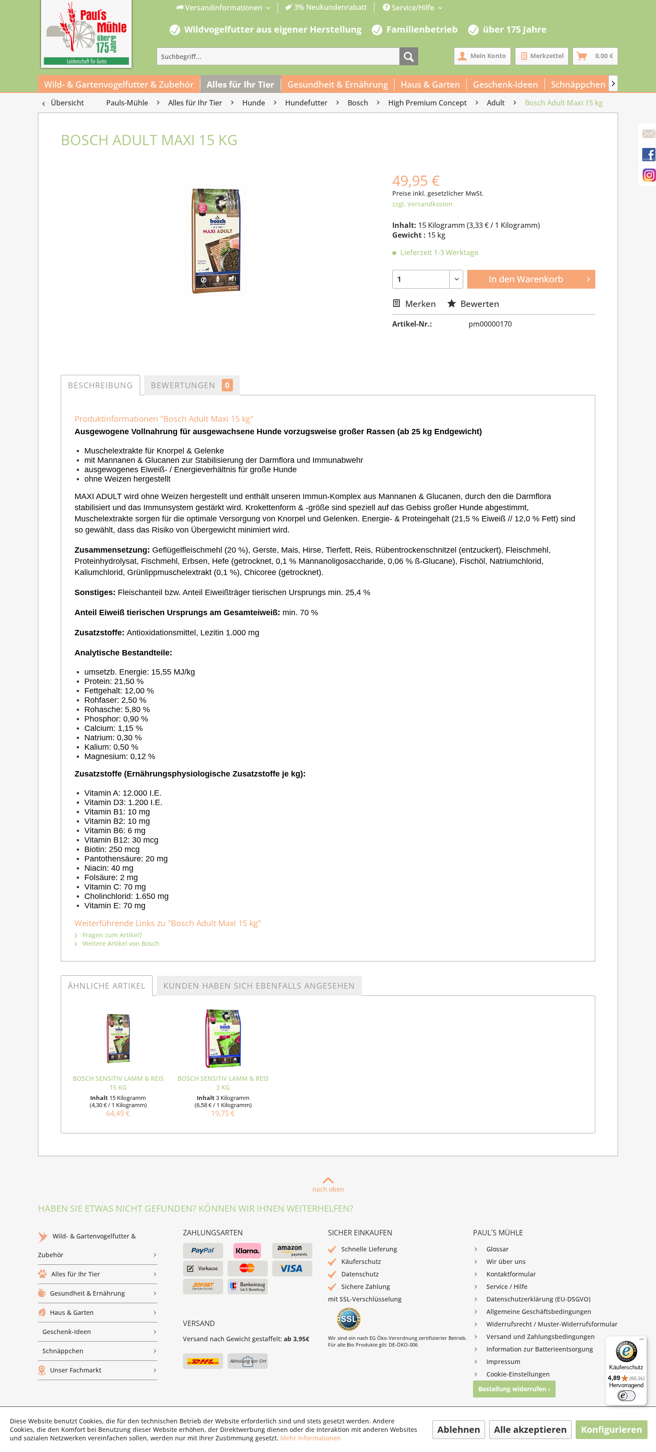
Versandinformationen (223, 8)
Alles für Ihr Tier (75, 1274)
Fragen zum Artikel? (111, 935)
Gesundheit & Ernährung (87, 1293)
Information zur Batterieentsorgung (539, 1349)
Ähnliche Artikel (106, 985)
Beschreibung (100, 385)
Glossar (497, 1249)
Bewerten (478, 304)
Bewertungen (190, 385)
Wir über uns (506, 1261)
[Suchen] (408, 56)
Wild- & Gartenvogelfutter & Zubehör (87, 1245)
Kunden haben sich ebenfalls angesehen (259, 985)
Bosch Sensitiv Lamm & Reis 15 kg (118, 1082)
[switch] (626, 1395)
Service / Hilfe (506, 1286)
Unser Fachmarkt (75, 1370)
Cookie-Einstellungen (518, 1374)
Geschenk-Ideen (66, 1331)
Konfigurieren (611, 1429)
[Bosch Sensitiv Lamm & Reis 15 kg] (118, 1038)
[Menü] (641, 1341)
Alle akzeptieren (530, 1429)
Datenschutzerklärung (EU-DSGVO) (538, 1299)
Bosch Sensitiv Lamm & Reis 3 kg (223, 1082)
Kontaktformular (511, 1274)
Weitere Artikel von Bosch (120, 943)
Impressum (503, 1361)
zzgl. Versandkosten (422, 204)
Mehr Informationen (310, 1438)
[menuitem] (271, 7)
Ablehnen (458, 1429)
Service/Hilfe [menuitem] (413, 8)
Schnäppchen (62, 1351)
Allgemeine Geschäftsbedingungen (538, 1311)
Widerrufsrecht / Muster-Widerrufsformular (552, 1324)
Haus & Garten (72, 1312)
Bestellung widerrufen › (514, 1389)
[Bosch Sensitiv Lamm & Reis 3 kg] (223, 1038)
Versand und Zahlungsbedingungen (540, 1336)
